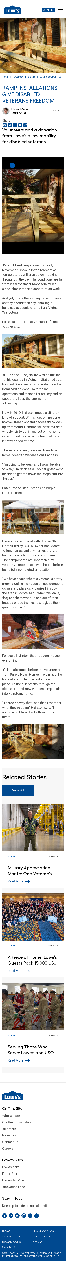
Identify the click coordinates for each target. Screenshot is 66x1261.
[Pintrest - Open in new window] (30, 1215)
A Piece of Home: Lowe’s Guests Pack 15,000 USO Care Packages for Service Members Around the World (32, 960)
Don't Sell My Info (42, 1236)
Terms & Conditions (43, 1231)
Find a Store (10, 1174)
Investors (9, 1129)
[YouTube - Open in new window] (36, 1215)
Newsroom (18, 77)
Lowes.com (10, 1167)
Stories (31, 77)
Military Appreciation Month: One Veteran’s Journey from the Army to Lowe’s (31, 871)
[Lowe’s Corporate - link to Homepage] (33, 1095)
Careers (8, 1148)
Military (12, 856)
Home (5, 77)
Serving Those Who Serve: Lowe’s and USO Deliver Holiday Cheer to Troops (32, 1050)
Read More (15, 881)
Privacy (6, 1231)
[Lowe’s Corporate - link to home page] (12, 9)
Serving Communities (50, 77)
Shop (46, 10)
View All (18, 790)
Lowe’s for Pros (13, 1180)
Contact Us (10, 1142)
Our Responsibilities (16, 1122)
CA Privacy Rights (11, 1236)
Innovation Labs (13, 1187)
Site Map (37, 1242)
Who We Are (11, 1116)
